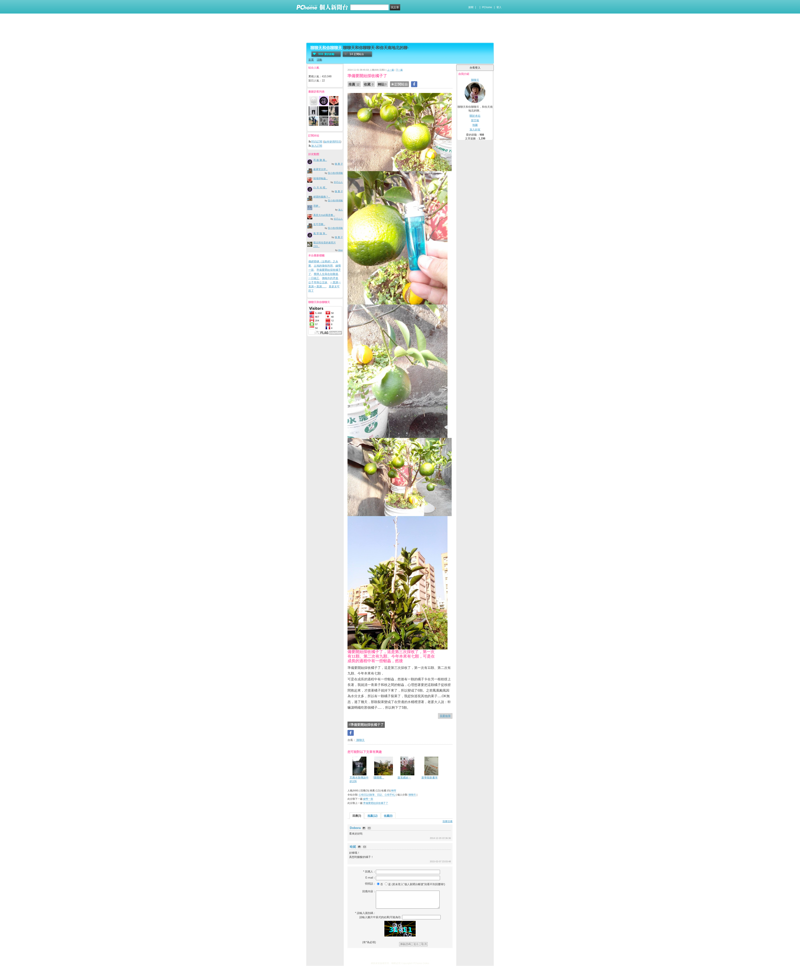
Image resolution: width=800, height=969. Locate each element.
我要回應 (447, 821)
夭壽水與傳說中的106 (359, 779)
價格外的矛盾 (330, 278)
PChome (487, 7)
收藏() (388, 815)
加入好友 (475, 129)
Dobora (355, 828)
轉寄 (393, 790)
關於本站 (475, 115)
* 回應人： (369, 871)
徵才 (434, 959)
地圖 (475, 125)
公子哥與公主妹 (317, 282)
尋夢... (316, 205)
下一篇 (399, 70)
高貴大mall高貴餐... (324, 215)
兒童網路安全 (401, 959)
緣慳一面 (368, 798)
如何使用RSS (332, 141)
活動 (319, 59)
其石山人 (338, 182)
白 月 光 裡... (320, 187)
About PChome (420, 959)
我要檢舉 (445, 715)
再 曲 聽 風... (320, 160)
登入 (498, 7)
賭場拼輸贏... (320, 178)
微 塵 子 (339, 164)
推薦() (373, 815)
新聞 (470, 7)
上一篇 (390, 70)
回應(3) (356, 815)
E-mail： (370, 877)
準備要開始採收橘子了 (375, 803)
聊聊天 (360, 740)
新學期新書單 (429, 777)
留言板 (475, 120)
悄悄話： (370, 883)
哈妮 (353, 846)
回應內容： (369, 891)
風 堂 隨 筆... (320, 233)
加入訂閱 (316, 145)
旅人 (340, 209)
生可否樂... (319, 224)
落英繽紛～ (404, 777)
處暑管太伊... (320, 169)
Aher (340, 250)
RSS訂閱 (316, 141)
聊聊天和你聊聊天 (326, 47)
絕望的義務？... (321, 196)
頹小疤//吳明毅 (335, 173)
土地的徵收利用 (323, 265)
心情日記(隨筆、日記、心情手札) (377, 794)
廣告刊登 (370, 959)
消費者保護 (384, 959)
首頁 (311, 59)
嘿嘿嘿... (379, 777)
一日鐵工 (313, 278)
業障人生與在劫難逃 (326, 274)
